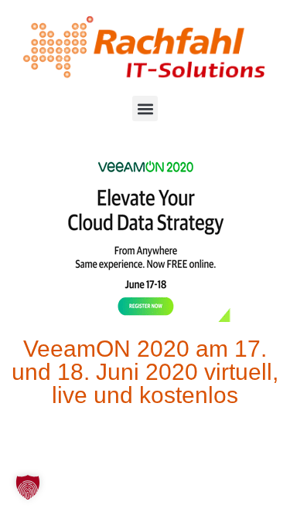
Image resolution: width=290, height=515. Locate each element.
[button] (145, 108)
